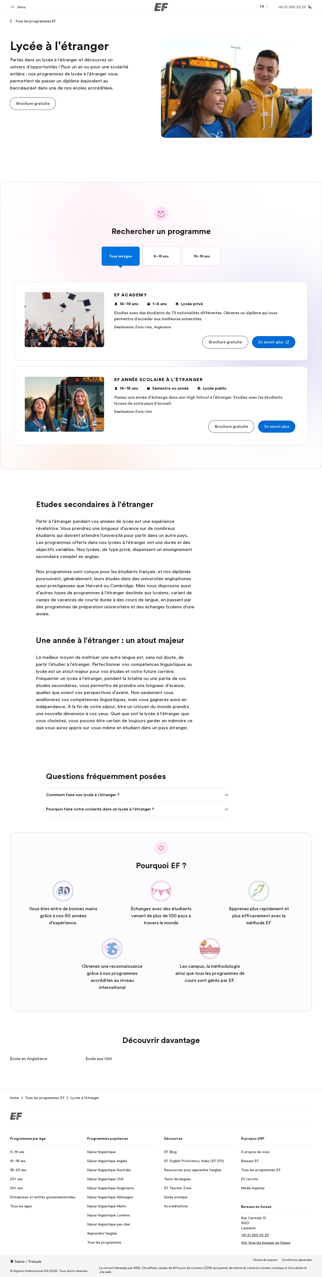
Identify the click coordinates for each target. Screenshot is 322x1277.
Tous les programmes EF (35, 21)
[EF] (161, 7)
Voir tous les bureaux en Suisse (265, 1243)
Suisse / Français (28, 1261)
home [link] (14, 1098)
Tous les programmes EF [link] (44, 1098)
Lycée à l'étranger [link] (84, 1098)
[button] (19, 7)
